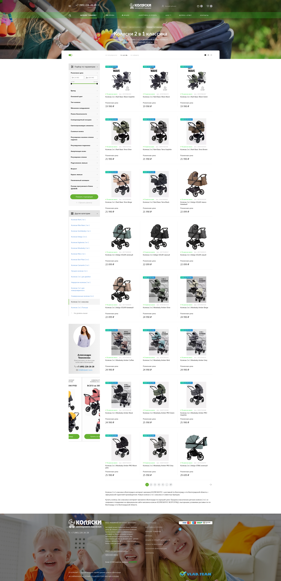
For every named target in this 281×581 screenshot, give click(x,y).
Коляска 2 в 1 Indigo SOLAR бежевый (119, 307)
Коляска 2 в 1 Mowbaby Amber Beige (194, 307)
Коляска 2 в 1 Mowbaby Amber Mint (156, 360)
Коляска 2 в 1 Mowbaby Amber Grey (193, 360)
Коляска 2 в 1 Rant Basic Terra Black (156, 202)
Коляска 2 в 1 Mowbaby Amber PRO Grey (158, 466)
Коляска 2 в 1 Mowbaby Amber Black (119, 413)
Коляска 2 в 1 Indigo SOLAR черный (156, 255)
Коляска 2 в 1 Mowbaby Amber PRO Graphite (193, 414)
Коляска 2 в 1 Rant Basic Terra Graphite (157, 149)
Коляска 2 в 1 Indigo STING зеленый (194, 466)
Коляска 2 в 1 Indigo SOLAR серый (193, 255)
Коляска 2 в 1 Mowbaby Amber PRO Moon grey (121, 467)
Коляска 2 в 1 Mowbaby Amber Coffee (119, 360)
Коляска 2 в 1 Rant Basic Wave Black (156, 97)
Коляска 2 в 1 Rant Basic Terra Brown (193, 149)
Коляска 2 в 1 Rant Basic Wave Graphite (120, 97)
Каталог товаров (153, 531)
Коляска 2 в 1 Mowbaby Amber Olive (156, 307)
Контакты (149, 553)
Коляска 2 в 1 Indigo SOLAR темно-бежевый (193, 203)
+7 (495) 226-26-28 (85, 366)
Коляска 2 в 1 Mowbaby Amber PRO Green (158, 413)
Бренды (148, 536)
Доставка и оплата (154, 527)
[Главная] (118, 27)
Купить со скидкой (84, 436)
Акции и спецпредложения (157, 540)
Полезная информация (156, 549)
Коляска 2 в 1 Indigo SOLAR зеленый (119, 255)
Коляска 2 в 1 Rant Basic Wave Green (194, 97)
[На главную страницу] (140, 6)
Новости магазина (154, 544)
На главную (150, 523)
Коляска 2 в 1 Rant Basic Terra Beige (118, 202)
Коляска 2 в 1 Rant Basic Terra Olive (118, 149)
